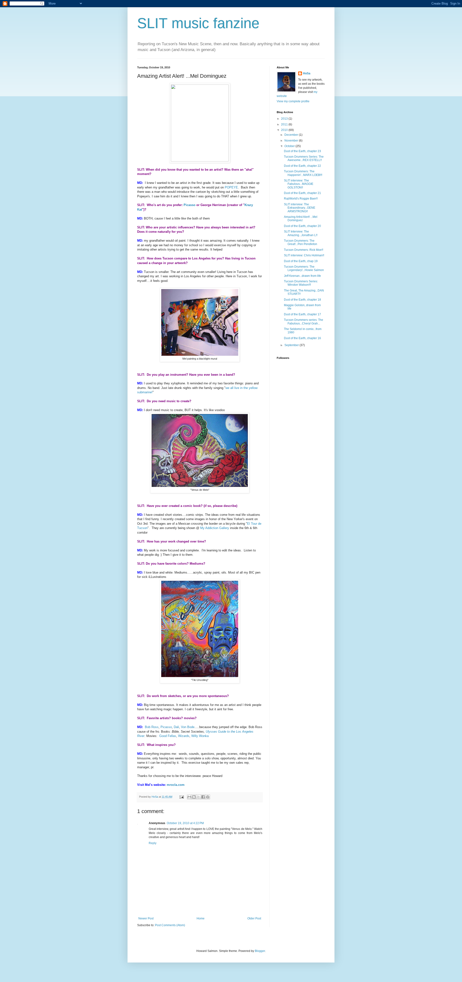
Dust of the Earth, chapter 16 (302, 338)
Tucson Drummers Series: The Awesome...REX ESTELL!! (304, 158)
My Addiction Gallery (214, 528)
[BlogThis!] (194, 797)
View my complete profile (293, 101)
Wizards (183, 736)
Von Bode (187, 727)
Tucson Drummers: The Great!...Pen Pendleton (300, 242)
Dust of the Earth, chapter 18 (302, 299)
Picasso (189, 205)
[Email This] (189, 797)
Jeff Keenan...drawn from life (302, 276)
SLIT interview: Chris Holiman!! (304, 255)
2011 (285, 124)
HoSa (306, 73)
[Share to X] (198, 797)
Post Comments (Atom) (170, 925)
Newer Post (146, 918)
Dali (176, 727)
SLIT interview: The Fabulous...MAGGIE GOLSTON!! (298, 184)
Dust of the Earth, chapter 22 (302, 166)
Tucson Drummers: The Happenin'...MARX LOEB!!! (303, 173)
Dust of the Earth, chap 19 (301, 261)
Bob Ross (152, 727)
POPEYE (231, 187)
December (291, 134)
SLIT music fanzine (198, 23)
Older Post (254, 918)
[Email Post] (181, 796)
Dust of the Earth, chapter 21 (302, 193)
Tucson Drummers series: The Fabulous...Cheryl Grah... (303, 321)
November (291, 140)
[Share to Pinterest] (207, 797)
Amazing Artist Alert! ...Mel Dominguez (300, 218)
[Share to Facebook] (203, 797)
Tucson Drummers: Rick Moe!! (303, 250)
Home (201, 918)
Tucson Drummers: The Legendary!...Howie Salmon (304, 268)
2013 (285, 118)
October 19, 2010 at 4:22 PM (185, 823)
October (289, 146)
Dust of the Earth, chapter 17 (302, 314)
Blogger (260, 951)
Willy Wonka (200, 736)
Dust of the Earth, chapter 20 (302, 226)
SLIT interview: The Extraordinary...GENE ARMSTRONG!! (299, 208)
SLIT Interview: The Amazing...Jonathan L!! (300, 233)
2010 (285, 130)
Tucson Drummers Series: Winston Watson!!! (301, 283)
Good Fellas (167, 736)
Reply (152, 843)
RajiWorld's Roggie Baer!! (301, 198)
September (292, 345)
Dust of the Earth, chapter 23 (302, 151)
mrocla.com (176, 785)
